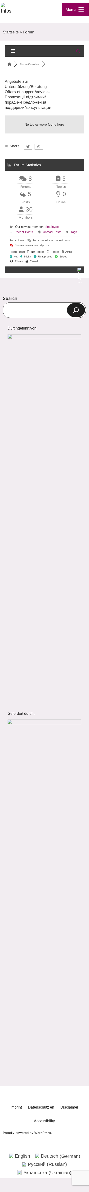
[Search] (76, 310)
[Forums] (9, 64)
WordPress (42, 1133)
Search (10, 298)
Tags (74, 232)
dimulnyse (52, 227)
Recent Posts (23, 232)
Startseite (11, 32)
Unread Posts (52, 232)
